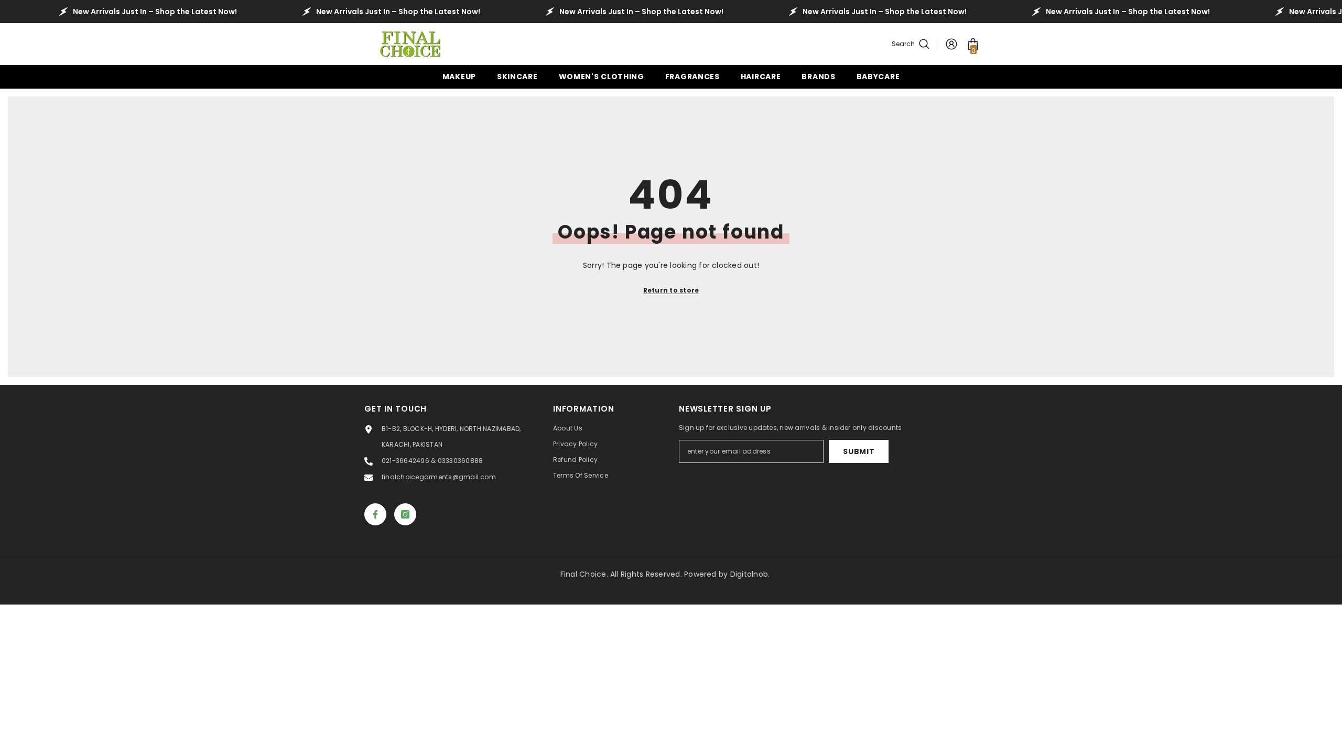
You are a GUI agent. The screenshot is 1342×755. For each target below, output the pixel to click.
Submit (858, 451)
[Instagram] (405, 514)
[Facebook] (375, 514)
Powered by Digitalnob (726, 574)
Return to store (671, 290)
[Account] (951, 44)
